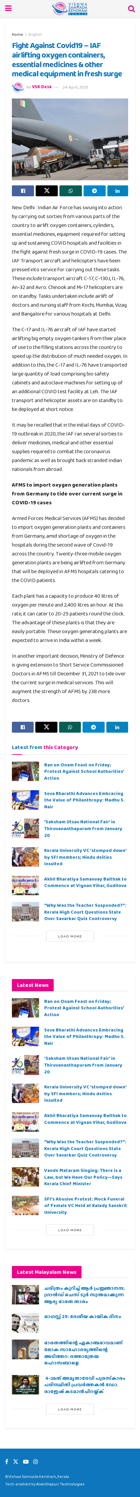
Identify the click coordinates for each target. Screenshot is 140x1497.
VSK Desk (42, 87)
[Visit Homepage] (70, 8)
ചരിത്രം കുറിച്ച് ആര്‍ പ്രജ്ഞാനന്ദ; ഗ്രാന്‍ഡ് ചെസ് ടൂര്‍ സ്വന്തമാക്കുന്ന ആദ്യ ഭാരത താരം (84, 1295)
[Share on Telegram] (95, 190)
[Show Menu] (8, 8)
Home (17, 34)
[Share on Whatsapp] (70, 190)
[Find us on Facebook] (6, 1462)
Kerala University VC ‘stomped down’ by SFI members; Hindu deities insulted (85, 857)
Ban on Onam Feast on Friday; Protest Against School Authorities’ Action (84, 771)
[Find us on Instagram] (35, 1462)
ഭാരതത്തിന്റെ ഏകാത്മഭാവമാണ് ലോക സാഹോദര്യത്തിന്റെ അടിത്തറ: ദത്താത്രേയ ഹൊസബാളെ (83, 1352)
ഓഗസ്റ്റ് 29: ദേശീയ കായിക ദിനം (82, 1316)
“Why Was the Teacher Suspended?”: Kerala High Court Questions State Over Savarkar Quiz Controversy (85, 912)
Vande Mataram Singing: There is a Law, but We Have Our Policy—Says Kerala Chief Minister (83, 1177)
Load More (70, 936)
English (35, 34)
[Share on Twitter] (47, 190)
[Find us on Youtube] (26, 1462)
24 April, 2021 (75, 87)
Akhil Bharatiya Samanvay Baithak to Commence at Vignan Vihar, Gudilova (85, 882)
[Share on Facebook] (23, 190)
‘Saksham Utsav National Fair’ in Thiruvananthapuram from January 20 (83, 828)
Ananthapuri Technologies (60, 1484)
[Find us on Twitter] (15, 1462)
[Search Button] (131, 8)
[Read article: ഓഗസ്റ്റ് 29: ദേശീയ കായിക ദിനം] (25, 1323)
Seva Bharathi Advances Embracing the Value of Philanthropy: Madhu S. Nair (84, 800)
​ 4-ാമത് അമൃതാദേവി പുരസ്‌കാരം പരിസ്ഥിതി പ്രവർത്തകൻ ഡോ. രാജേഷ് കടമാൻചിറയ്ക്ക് (84, 1385)
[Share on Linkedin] (117, 190)
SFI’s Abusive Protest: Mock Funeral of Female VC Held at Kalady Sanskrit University (85, 1205)
